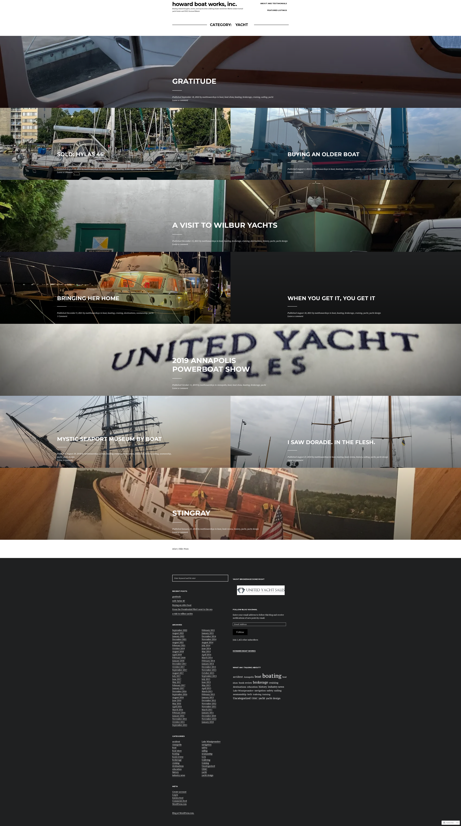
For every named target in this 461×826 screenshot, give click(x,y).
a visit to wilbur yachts (182, 613)
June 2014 (206, 648)
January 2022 (178, 636)
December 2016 (179, 691)
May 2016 (176, 703)
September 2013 (209, 676)
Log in (175, 794)
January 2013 (208, 697)
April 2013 (206, 688)
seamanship (207, 753)
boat (174, 747)
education (177, 769)
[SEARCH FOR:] (200, 578)
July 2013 (206, 679)
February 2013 (208, 694)
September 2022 (179, 630)
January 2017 (178, 688)
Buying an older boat (181, 605)
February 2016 (178, 712)
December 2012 (209, 700)
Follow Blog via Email (245, 609)
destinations (178, 766)
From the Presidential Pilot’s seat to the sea (192, 609)
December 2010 (209, 715)
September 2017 (179, 669)
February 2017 (178, 685)
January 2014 (208, 663)
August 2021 (178, 642)
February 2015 (208, 630)
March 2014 (207, 657)
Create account (179, 791)
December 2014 (209, 636)
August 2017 (178, 673)
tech (204, 756)
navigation (206, 744)
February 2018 (178, 657)
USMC (204, 769)
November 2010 (209, 718)
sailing (204, 750)
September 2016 (179, 694)
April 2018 (177, 654)
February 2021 (178, 645)
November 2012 (209, 703)
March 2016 (177, 709)
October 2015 (178, 722)
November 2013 (209, 669)
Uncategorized (208, 766)
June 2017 (176, 679)
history (175, 772)
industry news (178, 775)
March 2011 (207, 709)
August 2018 (178, 651)
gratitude (176, 596)
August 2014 (207, 642)
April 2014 (206, 654)
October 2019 (178, 648)
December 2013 (209, 666)
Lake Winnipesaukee (211, 741)
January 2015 (208, 633)
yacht (204, 772)
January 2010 (208, 722)
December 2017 (179, 663)
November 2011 (209, 706)
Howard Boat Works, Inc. (204, 4)
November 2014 (209, 639)
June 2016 (176, 700)
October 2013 (208, 673)
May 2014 (206, 651)
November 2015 (179, 718)
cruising (175, 763)
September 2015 (179, 725)
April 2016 (177, 706)
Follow (240, 632)
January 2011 (208, 712)
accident (176, 741)
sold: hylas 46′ (178, 600)
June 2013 (206, 682)
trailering (206, 759)
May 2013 (206, 685)
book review (177, 756)
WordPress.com (179, 804)
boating (175, 753)
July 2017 (176, 676)
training (205, 763)
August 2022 (178, 633)
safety (204, 747)
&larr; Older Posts (180, 548)
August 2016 (178, 697)
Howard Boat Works (244, 651)
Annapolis (177, 744)
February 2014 (208, 660)
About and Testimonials (273, 3)
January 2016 (178, 715)
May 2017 (176, 682)
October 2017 (178, 666)
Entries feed (177, 797)
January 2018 (178, 660)
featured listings (277, 10)
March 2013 (207, 691)
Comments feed (179, 800)
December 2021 (179, 639)
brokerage (177, 759)
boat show (177, 750)
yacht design (207, 775)
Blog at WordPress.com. (183, 813)
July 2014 (206, 645)
